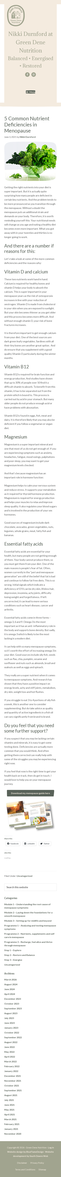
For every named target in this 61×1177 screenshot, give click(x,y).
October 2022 (11, 1032)
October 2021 (11, 1085)
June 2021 (9, 1104)
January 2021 (11, 1129)
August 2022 (10, 1042)
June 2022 (9, 1047)
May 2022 (9, 1051)
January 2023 (11, 1027)
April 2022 (9, 1056)
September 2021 (13, 1090)
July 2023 (9, 1018)
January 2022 (11, 1071)
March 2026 (10, 979)
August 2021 (10, 1095)
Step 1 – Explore (12, 950)
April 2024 (9, 994)
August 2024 (10, 984)
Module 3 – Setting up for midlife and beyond (27, 920)
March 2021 (10, 1119)
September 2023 (13, 1008)
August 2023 (10, 1013)
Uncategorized (24, 876)
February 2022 (11, 1066)
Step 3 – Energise (13, 959)
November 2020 (12, 1133)
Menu (32, 92)
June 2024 (9, 989)
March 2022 (10, 1061)
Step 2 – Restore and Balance (19, 955)
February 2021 (11, 1124)
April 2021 (9, 1114)
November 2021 (12, 1080)
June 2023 (9, 1023)
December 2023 (12, 998)
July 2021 (9, 1100)
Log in (51, 1147)
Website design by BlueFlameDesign (25, 1151)
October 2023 (11, 1003)
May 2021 (9, 1109)
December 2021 (12, 1076)
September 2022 (13, 1037)
